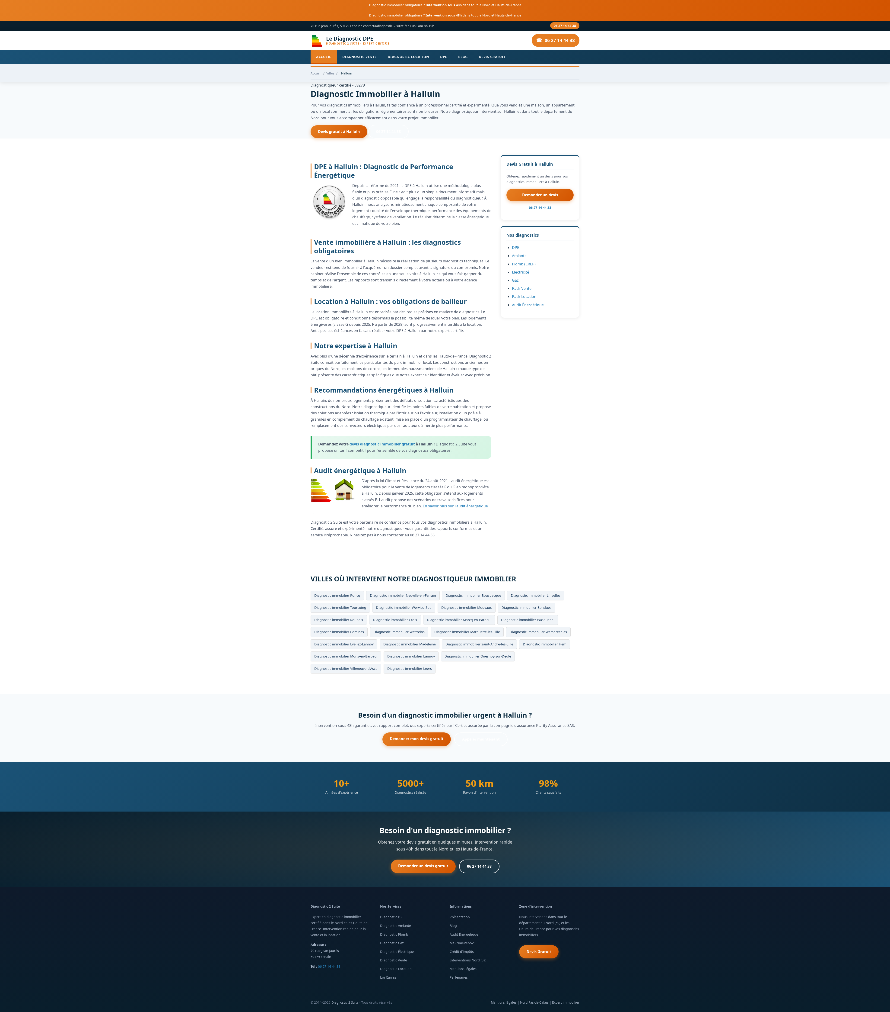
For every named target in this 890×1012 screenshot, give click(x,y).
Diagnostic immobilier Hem (544, 644)
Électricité (520, 272)
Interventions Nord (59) (468, 960)
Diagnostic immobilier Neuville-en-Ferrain (403, 595)
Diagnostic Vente (359, 57)
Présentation (460, 917)
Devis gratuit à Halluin (339, 131)
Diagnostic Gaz (392, 943)
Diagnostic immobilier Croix (395, 620)
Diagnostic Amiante (395, 925)
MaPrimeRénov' (462, 943)
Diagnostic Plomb (394, 934)
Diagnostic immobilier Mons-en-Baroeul (346, 656)
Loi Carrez (388, 977)
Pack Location (524, 296)
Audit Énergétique (528, 304)
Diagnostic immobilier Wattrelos (399, 632)
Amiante (519, 255)
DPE (443, 57)
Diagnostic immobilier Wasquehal (527, 620)
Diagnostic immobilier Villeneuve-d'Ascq (346, 668)
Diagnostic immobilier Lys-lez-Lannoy (344, 644)
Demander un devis (540, 194)
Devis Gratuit (492, 57)
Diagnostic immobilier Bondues (526, 607)
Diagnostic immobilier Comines (339, 632)
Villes (330, 73)
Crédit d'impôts (462, 951)
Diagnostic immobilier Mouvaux (466, 607)
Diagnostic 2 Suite (345, 1002)
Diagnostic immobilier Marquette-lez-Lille (467, 632)
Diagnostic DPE (392, 917)
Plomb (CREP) (524, 264)
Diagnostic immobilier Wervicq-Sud (404, 607)
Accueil (323, 57)
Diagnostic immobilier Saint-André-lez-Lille (479, 644)
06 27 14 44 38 (565, 25)
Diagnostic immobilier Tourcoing (340, 607)
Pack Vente (521, 288)
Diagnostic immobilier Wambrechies (538, 632)
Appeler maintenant (481, 739)
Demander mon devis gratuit (416, 738)
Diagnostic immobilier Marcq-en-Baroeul (459, 620)
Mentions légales (463, 969)
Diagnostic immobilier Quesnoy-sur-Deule (478, 656)
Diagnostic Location (408, 57)
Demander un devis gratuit (423, 865)
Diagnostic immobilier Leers (409, 668)
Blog (463, 57)
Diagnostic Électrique (397, 951)
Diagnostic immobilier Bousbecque (473, 595)
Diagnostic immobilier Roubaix (338, 620)
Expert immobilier (565, 1002)
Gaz (515, 280)
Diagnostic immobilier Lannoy (411, 656)
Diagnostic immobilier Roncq (337, 595)
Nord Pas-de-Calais (534, 1002)
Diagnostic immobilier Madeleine (409, 644)
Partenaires (459, 977)
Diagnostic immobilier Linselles (535, 595)
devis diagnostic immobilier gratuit (382, 444)
